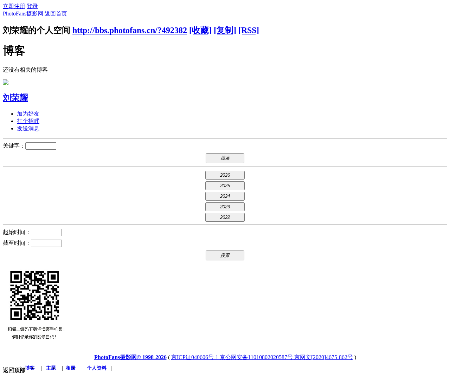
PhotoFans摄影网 (23, 14)
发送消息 (28, 128)
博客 (30, 368)
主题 (51, 368)
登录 (32, 6)
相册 (71, 368)
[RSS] (248, 30)
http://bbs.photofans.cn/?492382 (129, 30)
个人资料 (97, 368)
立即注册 (14, 6)
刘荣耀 (15, 97)
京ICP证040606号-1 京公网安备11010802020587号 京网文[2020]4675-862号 (262, 357)
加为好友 (28, 114)
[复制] (225, 30)
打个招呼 (28, 121)
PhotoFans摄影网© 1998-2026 (130, 357)
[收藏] (200, 30)
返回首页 (56, 14)
